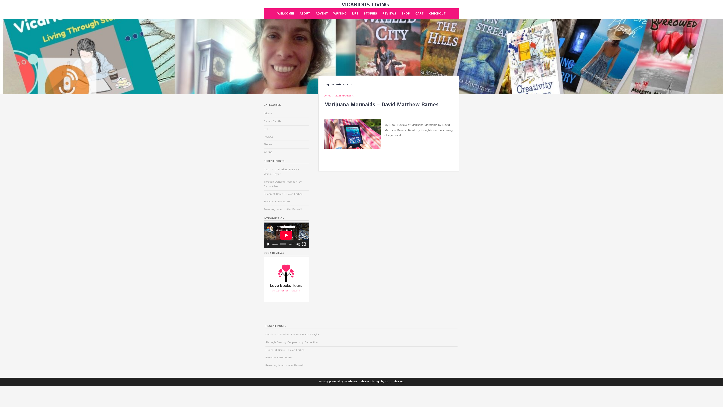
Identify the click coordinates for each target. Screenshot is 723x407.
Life (355, 13)
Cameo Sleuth (272, 121)
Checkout (437, 13)
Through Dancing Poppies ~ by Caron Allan (292, 342)
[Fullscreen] (304, 244)
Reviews (389, 13)
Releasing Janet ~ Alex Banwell (283, 209)
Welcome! (285, 13)
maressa (347, 96)
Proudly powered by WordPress (338, 381)
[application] (286, 235)
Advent (322, 13)
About (305, 13)
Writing (340, 13)
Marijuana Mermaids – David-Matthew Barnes (381, 105)
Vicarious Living (365, 5)
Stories (370, 13)
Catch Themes (394, 381)
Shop (406, 13)
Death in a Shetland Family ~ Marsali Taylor (292, 335)
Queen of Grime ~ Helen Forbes (283, 194)
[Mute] (298, 244)
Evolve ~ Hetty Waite (277, 202)
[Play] (268, 244)
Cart (419, 13)
